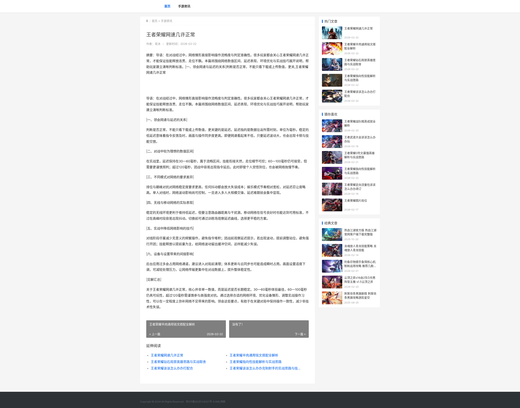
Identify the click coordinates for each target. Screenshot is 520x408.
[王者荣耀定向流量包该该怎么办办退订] (332, 185)
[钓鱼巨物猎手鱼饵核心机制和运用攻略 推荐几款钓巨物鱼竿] (332, 262)
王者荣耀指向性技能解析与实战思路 (256, 362)
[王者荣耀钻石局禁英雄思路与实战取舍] (332, 60)
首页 (167, 6)
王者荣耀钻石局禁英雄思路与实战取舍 (178, 362)
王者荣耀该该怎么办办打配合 (172, 368)
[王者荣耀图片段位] (332, 201)
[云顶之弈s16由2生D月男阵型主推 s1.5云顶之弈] (332, 278)
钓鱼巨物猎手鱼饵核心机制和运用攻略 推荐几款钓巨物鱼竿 (360, 265)
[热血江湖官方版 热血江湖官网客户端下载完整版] (332, 230)
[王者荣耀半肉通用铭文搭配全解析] (332, 44)
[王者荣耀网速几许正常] (332, 29)
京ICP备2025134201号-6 (200, 401)
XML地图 (220, 401)
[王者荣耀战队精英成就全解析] (332, 122)
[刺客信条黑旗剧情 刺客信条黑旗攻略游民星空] (332, 294)
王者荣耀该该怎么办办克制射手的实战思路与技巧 (265, 368)
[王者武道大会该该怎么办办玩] (332, 137)
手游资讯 (184, 6)
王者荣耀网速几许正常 (167, 355)
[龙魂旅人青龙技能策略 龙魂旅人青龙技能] (332, 246)
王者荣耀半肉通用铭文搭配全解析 (254, 355)
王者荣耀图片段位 (355, 200)
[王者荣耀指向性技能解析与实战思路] (332, 76)
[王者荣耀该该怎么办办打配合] (332, 92)
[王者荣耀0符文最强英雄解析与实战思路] (332, 153)
